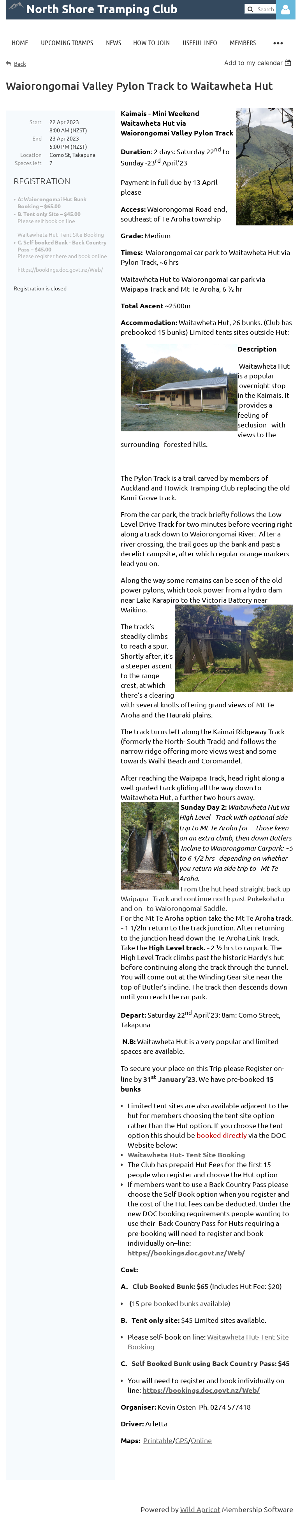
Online (201, 1440)
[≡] (277, 42)
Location (31, 154)
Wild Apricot (200, 1509)
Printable (157, 1440)
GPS (181, 1440)
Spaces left (28, 162)
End (37, 138)
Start (36, 121)
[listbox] (258, 62)
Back (20, 63)
